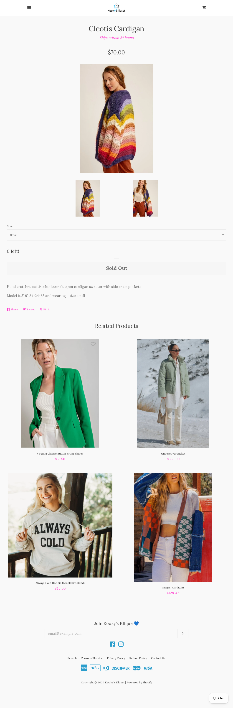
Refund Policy (138, 658)
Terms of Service (92, 658)
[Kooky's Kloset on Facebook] (112, 645)
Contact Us (158, 658)
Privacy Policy (116, 658)
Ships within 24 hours (116, 38)
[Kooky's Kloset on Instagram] (121, 645)
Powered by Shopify (139, 682)
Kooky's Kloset (114, 682)
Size (10, 226)
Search (72, 658)
